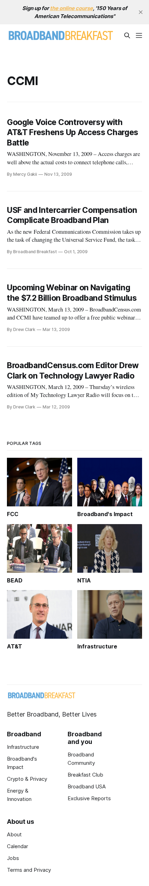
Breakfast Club (85, 774)
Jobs (13, 858)
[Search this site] (127, 35)
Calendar (17, 846)
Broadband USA (87, 786)
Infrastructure (23, 747)
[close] (140, 12)
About (14, 834)
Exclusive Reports (89, 798)
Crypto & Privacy (27, 779)
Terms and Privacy (29, 870)
